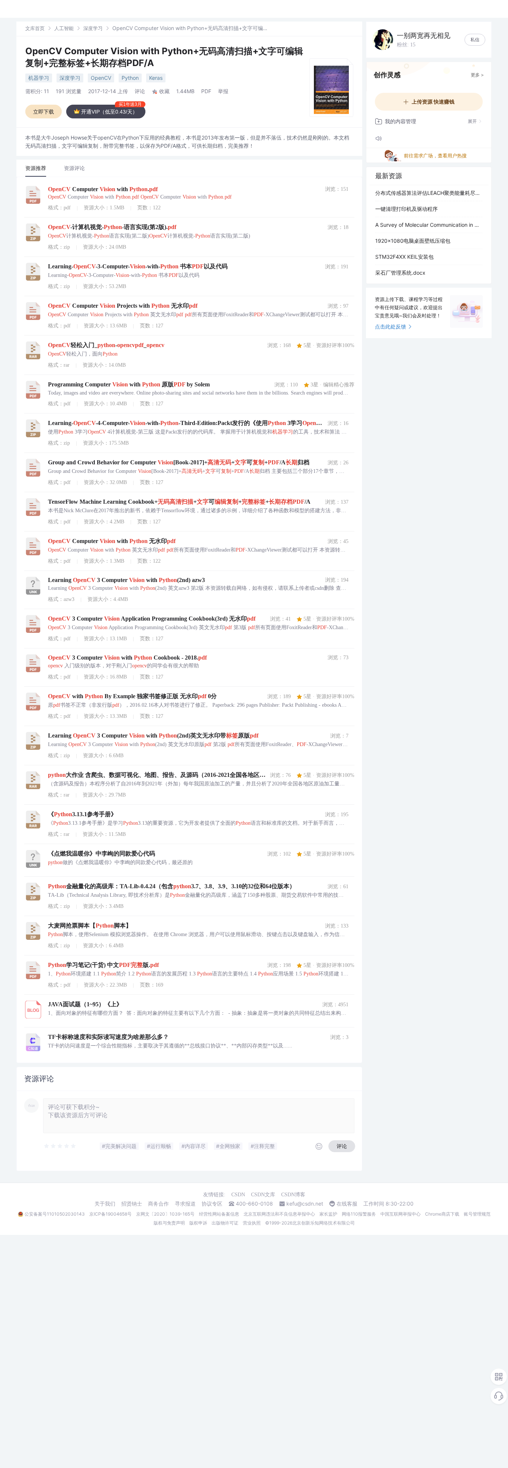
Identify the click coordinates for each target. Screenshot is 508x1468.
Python (130, 78)
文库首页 (35, 28)
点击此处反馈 (390, 326)
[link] (35, 28)
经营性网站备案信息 (219, 1214)
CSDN (238, 1194)
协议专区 (212, 1204)
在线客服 (347, 1204)
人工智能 (64, 28)
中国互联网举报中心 (400, 1214)
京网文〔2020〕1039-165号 (165, 1214)
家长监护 (328, 1214)
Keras (156, 78)
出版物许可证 (225, 1223)
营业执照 (252, 1223)
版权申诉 (198, 1223)
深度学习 (93, 28)
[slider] (60, 1146)
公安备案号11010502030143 (55, 1214)
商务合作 (158, 1204)
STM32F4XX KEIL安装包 (404, 257)
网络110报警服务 (359, 1214)
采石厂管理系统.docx (400, 272)
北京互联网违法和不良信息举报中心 (279, 1214)
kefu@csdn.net (304, 1204)
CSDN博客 (293, 1194)
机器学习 (38, 78)
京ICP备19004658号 (110, 1214)
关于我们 (104, 1204)
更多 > (477, 75)
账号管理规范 (477, 1214)
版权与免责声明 (169, 1223)
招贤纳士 (131, 1204)
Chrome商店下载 (442, 1214)
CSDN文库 (263, 1194)
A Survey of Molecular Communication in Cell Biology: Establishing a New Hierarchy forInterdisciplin (428, 225)
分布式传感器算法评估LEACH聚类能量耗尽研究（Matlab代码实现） (428, 193)
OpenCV (101, 78)
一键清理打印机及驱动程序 (406, 209)
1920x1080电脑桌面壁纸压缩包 (412, 241)
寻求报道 (185, 1204)
